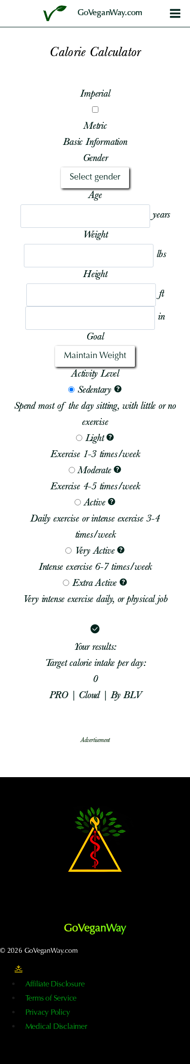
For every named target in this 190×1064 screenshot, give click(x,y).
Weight (95, 235)
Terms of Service (51, 999)
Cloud (90, 696)
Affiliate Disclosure (55, 984)
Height (95, 275)
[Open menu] (175, 13)
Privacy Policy (47, 1013)
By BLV (126, 696)
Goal (94, 337)
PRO (60, 696)
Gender (95, 159)
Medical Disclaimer (56, 1027)
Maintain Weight (95, 356)
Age (94, 196)
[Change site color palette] (18, 969)
